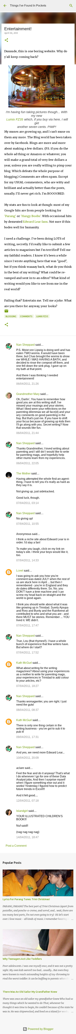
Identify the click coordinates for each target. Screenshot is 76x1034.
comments (26, 316)
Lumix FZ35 (14, 119)
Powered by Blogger (40, 1028)
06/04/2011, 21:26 (27, 383)
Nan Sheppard (25, 344)
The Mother (23, 473)
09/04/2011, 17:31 (27, 736)
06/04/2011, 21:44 (27, 433)
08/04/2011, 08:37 (27, 709)
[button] (6, 40)
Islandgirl (22, 810)
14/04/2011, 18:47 (27, 837)
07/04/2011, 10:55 (27, 523)
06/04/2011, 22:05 (27, 463)
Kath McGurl (24, 662)
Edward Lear (32, 221)
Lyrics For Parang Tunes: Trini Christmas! (26, 899)
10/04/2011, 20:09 (27, 757)
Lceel (19, 570)
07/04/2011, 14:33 (27, 560)
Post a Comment (16, 845)
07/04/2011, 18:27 (27, 685)
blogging (11, 316)
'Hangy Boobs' (31, 216)
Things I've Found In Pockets (28, 5)
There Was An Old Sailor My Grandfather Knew (30, 991)
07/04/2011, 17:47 (27, 625)
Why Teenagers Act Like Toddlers (22, 958)
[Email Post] (6, 312)
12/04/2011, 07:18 (27, 800)
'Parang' (10, 216)
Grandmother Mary (28, 393)
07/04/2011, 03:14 (27, 503)
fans (45, 221)
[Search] (71, 5)
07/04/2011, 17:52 (27, 652)
